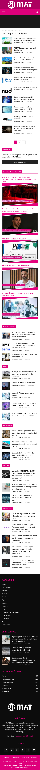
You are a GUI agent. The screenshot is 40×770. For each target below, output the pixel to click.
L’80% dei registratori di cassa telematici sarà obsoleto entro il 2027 (24, 516)
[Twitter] (28, 750)
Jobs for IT (7, 609)
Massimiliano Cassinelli (19, 385)
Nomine (4, 597)
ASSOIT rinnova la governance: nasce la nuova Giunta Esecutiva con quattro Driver (24, 334)
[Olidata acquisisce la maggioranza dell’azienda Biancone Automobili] (7, 40)
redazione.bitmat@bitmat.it (24, 736)
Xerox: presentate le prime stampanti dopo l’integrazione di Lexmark (24, 444)
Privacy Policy (25, 758)
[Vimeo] (34, 750)
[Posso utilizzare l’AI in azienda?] (6, 386)
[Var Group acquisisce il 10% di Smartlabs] (7, 119)
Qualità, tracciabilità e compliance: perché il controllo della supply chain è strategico (23, 660)
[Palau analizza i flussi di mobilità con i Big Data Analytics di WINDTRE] (7, 60)
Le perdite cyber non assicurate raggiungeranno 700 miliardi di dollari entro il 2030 (24, 562)
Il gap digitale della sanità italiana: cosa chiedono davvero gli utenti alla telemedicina (25, 486)
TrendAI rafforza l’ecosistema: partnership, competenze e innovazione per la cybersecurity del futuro (19, 179)
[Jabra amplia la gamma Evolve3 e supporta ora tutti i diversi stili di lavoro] (6, 434)
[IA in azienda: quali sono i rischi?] (6, 416)
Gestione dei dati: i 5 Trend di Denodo (26, 87)
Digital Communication (11, 612)
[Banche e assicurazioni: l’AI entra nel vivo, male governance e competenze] (6, 539)
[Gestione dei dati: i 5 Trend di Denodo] (7, 89)
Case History (6, 588)
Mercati (4, 594)
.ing (3, 622)
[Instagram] (12, 750)
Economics (7, 615)
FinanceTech (6, 625)
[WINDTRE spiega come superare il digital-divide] (7, 50)
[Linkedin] (17, 750)
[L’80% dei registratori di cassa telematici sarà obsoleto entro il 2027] (6, 517)
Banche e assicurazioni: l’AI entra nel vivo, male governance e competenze (24, 538)
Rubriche (5, 606)
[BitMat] (20, 5)
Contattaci (6, 758)
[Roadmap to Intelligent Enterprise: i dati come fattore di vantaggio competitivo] (7, 129)
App (3, 600)
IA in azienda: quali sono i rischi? (24, 413)
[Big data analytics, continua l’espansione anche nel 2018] (7, 109)
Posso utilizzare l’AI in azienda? (24, 383)
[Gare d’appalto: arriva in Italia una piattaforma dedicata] (7, 79)
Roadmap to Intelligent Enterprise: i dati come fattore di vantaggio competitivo (25, 129)
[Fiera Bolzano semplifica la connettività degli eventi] (6, 651)
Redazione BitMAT (19, 42)
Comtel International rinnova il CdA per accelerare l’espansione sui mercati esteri (24, 345)
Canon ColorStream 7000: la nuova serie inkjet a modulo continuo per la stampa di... (23, 455)
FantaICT (7, 619)
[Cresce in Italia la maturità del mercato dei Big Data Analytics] (7, 99)
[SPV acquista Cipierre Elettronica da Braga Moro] (6, 357)
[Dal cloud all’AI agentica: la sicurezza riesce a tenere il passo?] (6, 498)
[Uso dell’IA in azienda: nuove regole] (6, 396)
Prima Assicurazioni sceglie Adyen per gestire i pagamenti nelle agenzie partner (23, 527)
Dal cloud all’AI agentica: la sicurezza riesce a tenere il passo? (22, 497)
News (4, 584)
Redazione (34, 758)
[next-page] (24, 142)
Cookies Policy (15, 758)
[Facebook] (6, 750)
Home (4, 30)
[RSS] (23, 750)
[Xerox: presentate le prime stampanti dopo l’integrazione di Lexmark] (6, 445)
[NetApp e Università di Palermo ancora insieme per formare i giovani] (7, 70)
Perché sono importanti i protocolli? (14, 238)
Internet (4, 591)
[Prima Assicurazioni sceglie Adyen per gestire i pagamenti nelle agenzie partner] (6, 528)
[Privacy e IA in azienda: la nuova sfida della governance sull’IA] (6, 406)
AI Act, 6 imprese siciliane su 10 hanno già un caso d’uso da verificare (24, 374)
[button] (3, 12)
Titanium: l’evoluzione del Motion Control (15, 266)
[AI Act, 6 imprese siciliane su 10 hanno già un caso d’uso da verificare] (6, 375)
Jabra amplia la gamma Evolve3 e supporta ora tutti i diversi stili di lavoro (25, 433)
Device (4, 603)
